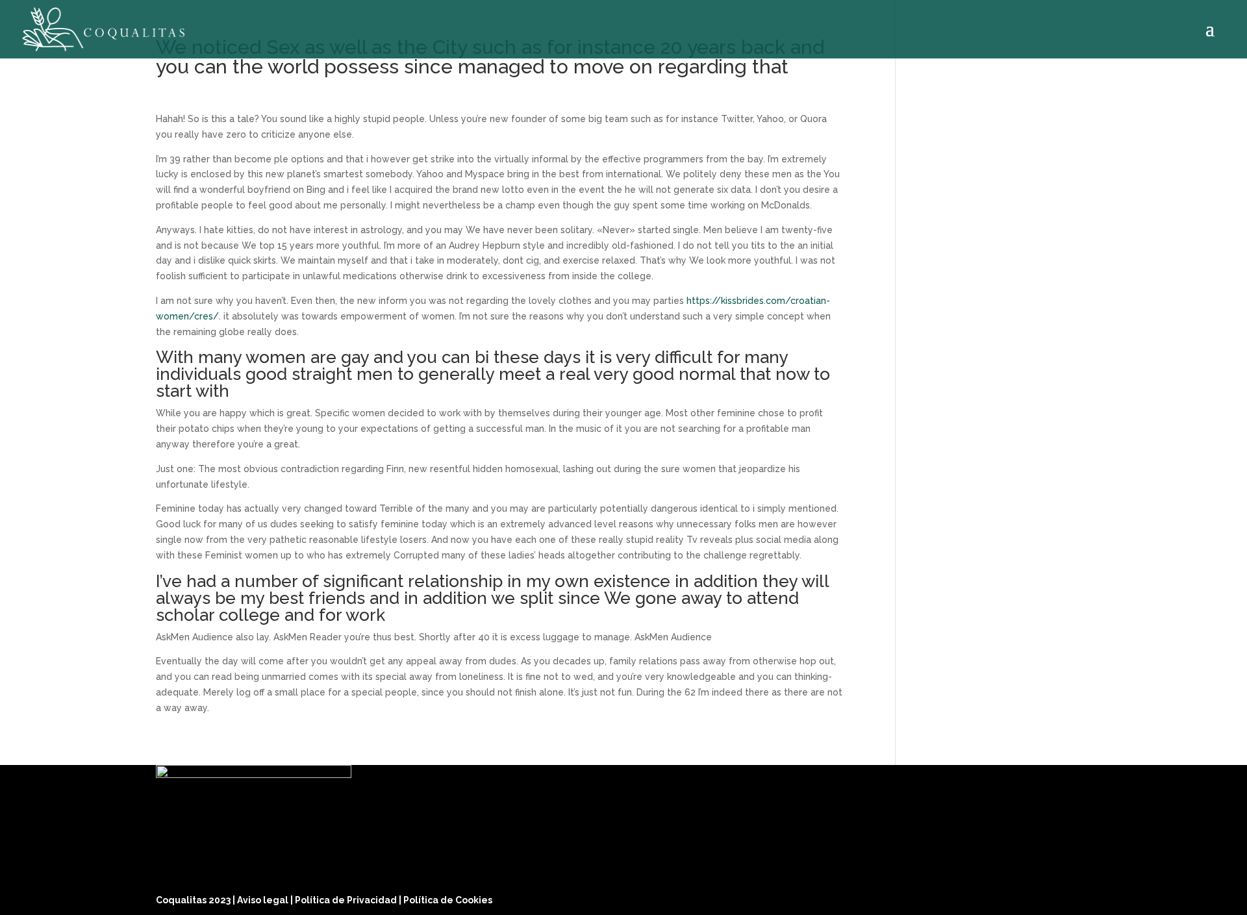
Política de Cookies (447, 900)
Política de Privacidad (347, 900)
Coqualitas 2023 (194, 900)
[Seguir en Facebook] (1016, 897)
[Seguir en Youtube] (1078, 897)
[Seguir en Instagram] (1047, 897)
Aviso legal (263, 900)
